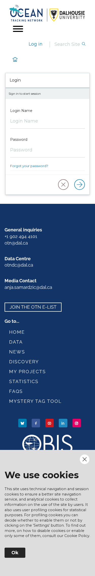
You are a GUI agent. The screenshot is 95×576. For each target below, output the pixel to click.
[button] (63, 184)
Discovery (24, 361)
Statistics (24, 381)
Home (17, 332)
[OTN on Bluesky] (23, 423)
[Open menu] (18, 29)
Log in (36, 44)
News (17, 351)
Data (16, 342)
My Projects (27, 371)
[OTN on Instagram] (77, 423)
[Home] (47, 13)
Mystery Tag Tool (35, 401)
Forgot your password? (29, 166)
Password (18, 139)
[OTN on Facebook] (36, 423)
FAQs (16, 391)
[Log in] (79, 184)
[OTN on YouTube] (50, 423)
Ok (14, 552)
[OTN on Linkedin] (63, 423)
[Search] (83, 44)
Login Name (21, 110)
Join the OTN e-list (33, 307)
